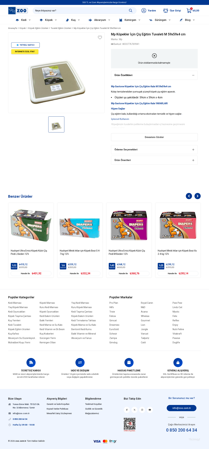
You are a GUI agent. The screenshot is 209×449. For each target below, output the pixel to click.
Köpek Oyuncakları (49, 312)
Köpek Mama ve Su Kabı (83, 325)
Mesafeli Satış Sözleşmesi (59, 413)
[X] (134, 410)
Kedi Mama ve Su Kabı (51, 325)
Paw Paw (177, 303)
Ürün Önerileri (122, 160)
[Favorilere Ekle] (99, 37)
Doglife (176, 342)
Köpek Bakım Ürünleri (82, 316)
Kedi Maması (14, 303)
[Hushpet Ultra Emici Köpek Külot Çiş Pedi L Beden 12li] (31, 225)
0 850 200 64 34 (181, 430)
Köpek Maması (47, 303)
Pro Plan (113, 303)
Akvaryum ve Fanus (81, 338)
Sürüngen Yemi (48, 338)
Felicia (112, 316)
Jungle (144, 329)
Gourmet (145, 320)
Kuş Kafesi (13, 334)
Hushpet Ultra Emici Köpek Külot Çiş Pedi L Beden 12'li (29, 252)
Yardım (152, 10)
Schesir (113, 334)
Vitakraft (177, 334)
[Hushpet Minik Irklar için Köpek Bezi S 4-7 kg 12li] (80, 225)
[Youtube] (150, 410)
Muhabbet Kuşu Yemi (19, 342)
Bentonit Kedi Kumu (81, 329)
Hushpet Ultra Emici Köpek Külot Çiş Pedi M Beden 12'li (127, 252)
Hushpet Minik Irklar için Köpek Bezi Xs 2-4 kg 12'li (177, 252)
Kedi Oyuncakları (16, 312)
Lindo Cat (177, 307)
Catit (143, 342)
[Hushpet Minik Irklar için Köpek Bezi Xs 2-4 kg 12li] (178, 225)
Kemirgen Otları (48, 342)
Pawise (176, 338)
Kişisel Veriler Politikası (57, 409)
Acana (144, 312)
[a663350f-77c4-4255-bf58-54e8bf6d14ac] (130, 424)
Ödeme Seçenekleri (125, 149)
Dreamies (114, 325)
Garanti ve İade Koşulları (58, 404)
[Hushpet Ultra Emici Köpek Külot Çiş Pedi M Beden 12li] (129, 225)
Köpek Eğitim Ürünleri (19, 329)
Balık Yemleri (46, 320)
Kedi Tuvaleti (14, 325)
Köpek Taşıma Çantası (19, 316)
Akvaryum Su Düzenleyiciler (22, 338)
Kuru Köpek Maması (81, 307)
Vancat (144, 334)
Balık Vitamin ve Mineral (83, 334)
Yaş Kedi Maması (80, 303)
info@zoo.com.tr (181, 408)
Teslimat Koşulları (93, 404)
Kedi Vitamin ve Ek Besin (52, 329)
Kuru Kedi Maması (49, 307)
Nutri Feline (178, 329)
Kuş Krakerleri (47, 334)
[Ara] (130, 10)
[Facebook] (127, 410)
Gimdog (113, 342)
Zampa (113, 338)
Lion (143, 325)
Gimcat (113, 320)
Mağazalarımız (92, 413)
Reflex (176, 320)
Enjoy (175, 325)
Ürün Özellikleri (123, 75)
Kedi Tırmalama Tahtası (83, 320)
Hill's (111, 307)
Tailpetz (145, 338)
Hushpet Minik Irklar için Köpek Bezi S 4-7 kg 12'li (80, 252)
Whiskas (145, 316)
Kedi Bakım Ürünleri (50, 316)
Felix (175, 316)
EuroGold (114, 329)
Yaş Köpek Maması (18, 307)
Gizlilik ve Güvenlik (94, 409)
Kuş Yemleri (14, 320)
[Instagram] (142, 410)
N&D (143, 307)
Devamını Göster (154, 137)
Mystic (176, 312)
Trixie (112, 312)
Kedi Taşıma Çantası (81, 312)
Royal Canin (147, 303)
